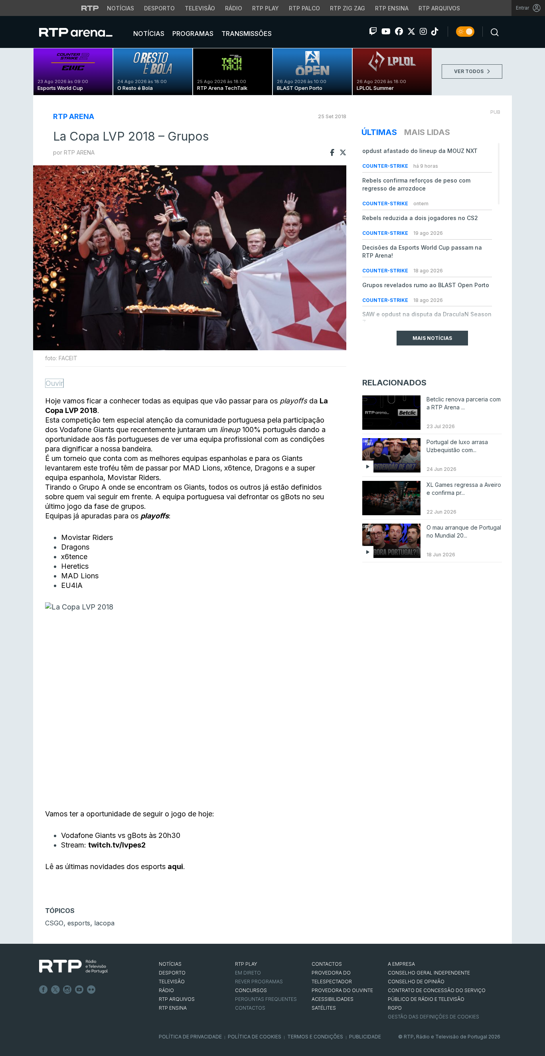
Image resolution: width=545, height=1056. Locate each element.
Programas (192, 34)
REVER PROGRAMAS (259, 982)
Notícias (120, 8)
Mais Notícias (432, 338)
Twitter (55, 989)
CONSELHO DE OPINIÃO (416, 982)
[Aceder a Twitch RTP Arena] (373, 32)
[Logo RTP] (73, 966)
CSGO (54, 923)
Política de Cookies (254, 1037)
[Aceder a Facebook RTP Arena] (399, 32)
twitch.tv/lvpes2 (117, 845)
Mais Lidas (427, 132)
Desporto (159, 8)
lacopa (104, 923)
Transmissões (246, 34)
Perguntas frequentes (266, 999)
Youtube (79, 989)
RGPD (395, 1008)
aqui (175, 866)
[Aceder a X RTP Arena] (411, 32)
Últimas (379, 132)
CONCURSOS (251, 990)
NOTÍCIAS (170, 964)
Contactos (250, 1008)
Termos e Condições (315, 1037)
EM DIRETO (248, 973)
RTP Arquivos (439, 8)
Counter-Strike (385, 166)
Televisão (200, 8)
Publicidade (365, 1037)
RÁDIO (166, 990)
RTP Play (265, 8)
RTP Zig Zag (347, 8)
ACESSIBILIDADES (332, 999)
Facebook (43, 989)
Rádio (233, 8)
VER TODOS (469, 71)
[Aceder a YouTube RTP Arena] (386, 32)
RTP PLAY (246, 964)
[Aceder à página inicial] (83, 32)
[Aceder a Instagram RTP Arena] (423, 32)
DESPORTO (172, 973)
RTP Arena (73, 116)
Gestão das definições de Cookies (433, 1017)
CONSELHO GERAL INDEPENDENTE (429, 973)
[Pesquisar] (492, 32)
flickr (91, 989)
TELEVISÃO (172, 982)
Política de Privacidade (190, 1037)
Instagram (67, 989)
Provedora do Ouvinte (342, 990)
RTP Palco (304, 8)
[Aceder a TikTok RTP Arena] (435, 32)
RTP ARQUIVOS (177, 999)
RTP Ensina (392, 8)
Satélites (324, 1008)
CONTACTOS (327, 964)
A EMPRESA (401, 964)
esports (78, 923)
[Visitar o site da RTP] (90, 8)
